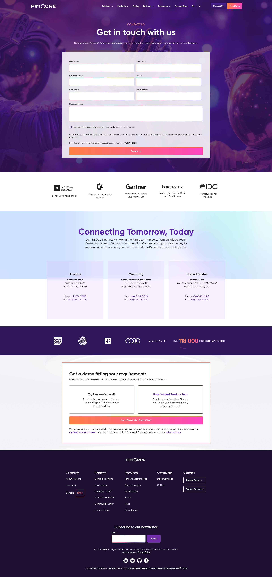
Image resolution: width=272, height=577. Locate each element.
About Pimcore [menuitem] (73, 478)
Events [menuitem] (128, 497)
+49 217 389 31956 (139, 296)
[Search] (200, 6)
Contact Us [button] (218, 6)
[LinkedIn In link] (146, 560)
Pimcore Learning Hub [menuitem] (136, 478)
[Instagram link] (139, 560)
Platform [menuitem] (100, 472)
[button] (136, 6)
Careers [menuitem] (70, 492)
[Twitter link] (132, 560)
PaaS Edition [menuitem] (101, 485)
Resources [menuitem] (131, 472)
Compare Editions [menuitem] (104, 478)
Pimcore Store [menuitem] (102, 510)
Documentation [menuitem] (165, 478)
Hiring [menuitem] (80, 493)
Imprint (131, 568)
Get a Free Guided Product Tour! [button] (136, 420)
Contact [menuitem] (189, 472)
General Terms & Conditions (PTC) (165, 568)
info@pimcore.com (77, 299)
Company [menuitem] (72, 472)
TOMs (185, 568)
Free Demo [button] (235, 6)
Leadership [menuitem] (71, 485)
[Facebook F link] (125, 560)
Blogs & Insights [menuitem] (133, 485)
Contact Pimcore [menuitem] (193, 489)
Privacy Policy (130, 143)
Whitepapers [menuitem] (131, 491)
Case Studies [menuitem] (131, 510)
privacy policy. (173, 432)
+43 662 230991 (79, 296)
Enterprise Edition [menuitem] (103, 491)
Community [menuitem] (165, 472)
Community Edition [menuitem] (104, 503)
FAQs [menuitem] (127, 503)
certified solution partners (82, 432)
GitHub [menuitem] (160, 485)
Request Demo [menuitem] (192, 480)
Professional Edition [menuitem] (105, 497)
